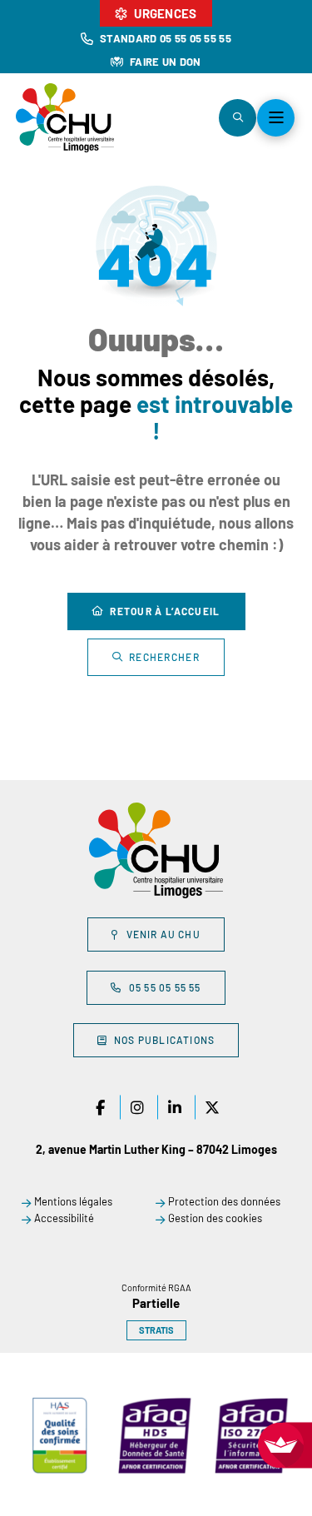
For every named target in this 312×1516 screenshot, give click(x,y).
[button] (237, 118)
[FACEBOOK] (99, 1107)
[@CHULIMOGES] (174, 1107)
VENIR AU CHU (163, 934)
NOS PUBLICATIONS (164, 1040)
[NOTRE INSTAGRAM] (137, 1107)
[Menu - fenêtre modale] (276, 118)
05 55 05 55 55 (165, 987)
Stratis (156, 1330)
